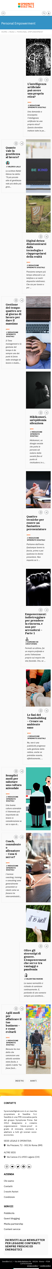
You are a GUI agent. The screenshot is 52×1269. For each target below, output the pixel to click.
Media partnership (13, 1223)
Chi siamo (9, 1180)
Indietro (19, 1081)
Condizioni (9, 1196)
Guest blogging (12, 1218)
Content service (12, 1229)
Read (12, 32)
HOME (4, 32)
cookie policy (45, 1266)
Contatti (8, 1186)
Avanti (33, 1081)
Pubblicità (9, 1213)
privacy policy (32, 1266)
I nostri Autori (11, 1191)
